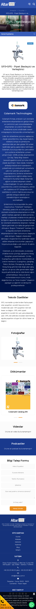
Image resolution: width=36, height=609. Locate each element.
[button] (16, 362)
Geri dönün (18, 29)
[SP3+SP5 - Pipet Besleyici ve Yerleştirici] (18, 51)
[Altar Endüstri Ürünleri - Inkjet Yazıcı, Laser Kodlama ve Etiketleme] (8, 4)
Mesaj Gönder (18, 508)
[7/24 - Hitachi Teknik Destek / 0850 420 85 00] (7, 602)
